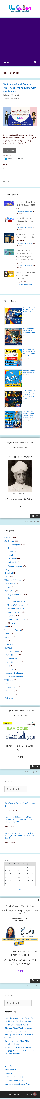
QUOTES (8, 648)
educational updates (12, 580)
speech (10, 555)
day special (9, 541)
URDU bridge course (16, 619)
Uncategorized (10, 687)
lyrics (7, 633)
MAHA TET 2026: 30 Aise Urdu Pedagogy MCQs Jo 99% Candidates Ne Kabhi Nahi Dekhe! (29, 395)
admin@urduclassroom (25, 211)
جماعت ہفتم (12, 623)
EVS (9, 598)
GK (11, 551)
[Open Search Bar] (35, 62)
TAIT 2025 (9, 680)
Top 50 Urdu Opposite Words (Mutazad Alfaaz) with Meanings (29, 331)
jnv (8, 587)
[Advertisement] (20, 38)
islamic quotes (13, 651)
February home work (16, 601)
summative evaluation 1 (14, 673)
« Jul (19, 889)
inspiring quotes (14, 544)
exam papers (9, 583)
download (8, 573)
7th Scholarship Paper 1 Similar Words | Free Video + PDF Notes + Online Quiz (29, 352)
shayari (10, 669)
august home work (15, 594)
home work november (16, 605)
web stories (12, 562)
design (7, 569)
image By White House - (20, 494)
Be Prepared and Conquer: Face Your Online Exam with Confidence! (19, 88)
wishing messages (15, 566)
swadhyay (11, 616)
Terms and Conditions (13, 1077)
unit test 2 (9, 694)
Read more (10, 150)
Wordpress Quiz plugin (33, 521)
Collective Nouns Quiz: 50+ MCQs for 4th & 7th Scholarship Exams (29, 310)
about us (8, 1066)
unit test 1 (9, 691)
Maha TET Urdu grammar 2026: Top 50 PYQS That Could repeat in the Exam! (19, 835)
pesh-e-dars (9, 644)
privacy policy (10, 1069)
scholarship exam (11, 662)
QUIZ (9, 548)
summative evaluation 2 (14, 676)
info (7, 181)
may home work (14, 612)
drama (7, 576)
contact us (8, 1073)
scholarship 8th (10, 658)
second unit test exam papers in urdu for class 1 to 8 (25, 275)
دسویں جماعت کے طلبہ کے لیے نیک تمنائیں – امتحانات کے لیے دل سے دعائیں (19, 804)
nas (6, 641)
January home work (15, 608)
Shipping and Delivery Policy (16, 1080)
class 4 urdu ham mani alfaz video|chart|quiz (29, 371)
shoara (7, 666)
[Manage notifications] (35, 1094)
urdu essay (12, 558)
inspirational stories (12, 630)
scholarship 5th (10, 655)
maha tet (8, 637)
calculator (8, 537)
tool (6, 683)
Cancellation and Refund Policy (17, 1084)
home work (9, 591)
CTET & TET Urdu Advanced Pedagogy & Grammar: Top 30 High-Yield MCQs (29, 415)
